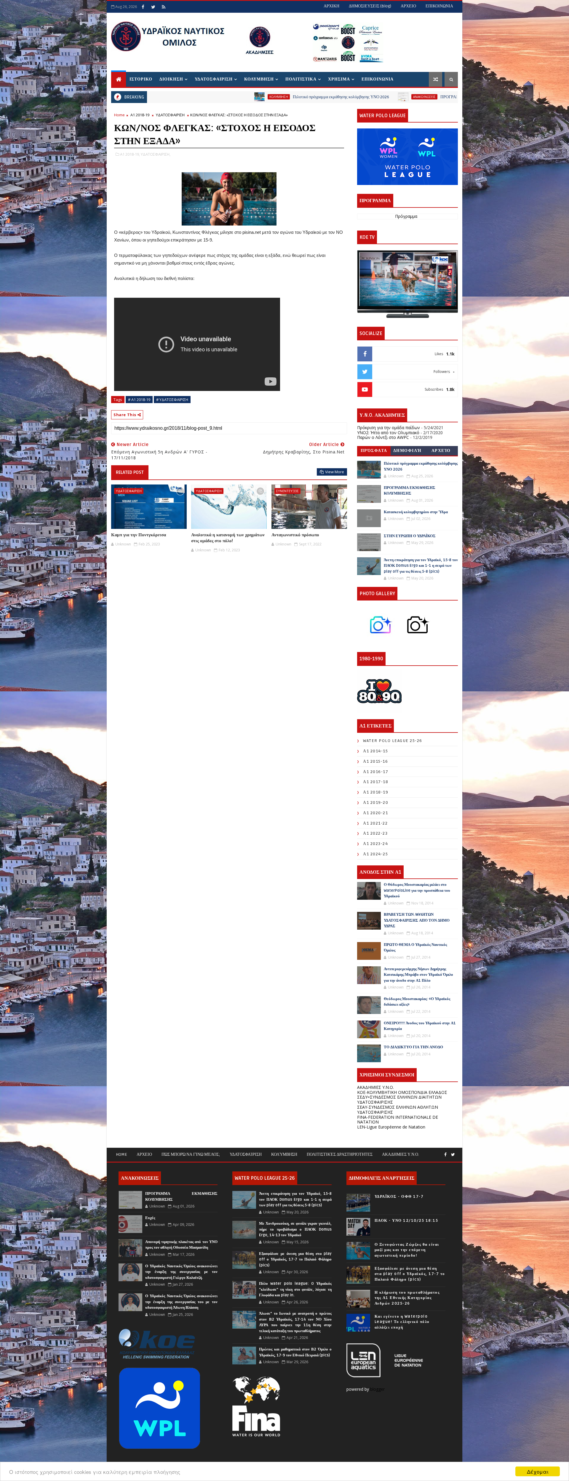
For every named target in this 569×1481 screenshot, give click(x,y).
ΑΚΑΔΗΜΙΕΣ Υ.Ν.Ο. (375, 1087)
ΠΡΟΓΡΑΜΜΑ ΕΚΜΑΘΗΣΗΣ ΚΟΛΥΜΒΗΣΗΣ (381, 96)
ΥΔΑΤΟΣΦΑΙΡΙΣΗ (214, 79)
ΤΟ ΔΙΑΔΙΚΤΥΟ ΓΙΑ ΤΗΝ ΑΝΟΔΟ (413, 1047)
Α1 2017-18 (375, 781)
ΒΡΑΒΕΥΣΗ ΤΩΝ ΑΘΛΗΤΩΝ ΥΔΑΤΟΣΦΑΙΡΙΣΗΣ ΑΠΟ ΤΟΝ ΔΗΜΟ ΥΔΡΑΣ (417, 920)
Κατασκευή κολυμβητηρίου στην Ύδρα (416, 512)
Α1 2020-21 (375, 812)
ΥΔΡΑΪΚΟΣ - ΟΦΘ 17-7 (399, 1196)
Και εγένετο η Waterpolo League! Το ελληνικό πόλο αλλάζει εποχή (402, 1321)
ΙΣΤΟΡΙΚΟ (141, 79)
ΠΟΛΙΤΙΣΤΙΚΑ (301, 79)
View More (334, 471)
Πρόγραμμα (406, 216)
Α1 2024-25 (375, 854)
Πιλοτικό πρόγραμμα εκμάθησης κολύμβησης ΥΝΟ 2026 (242, 96)
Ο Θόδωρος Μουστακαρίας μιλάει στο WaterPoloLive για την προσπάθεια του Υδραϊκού (417, 890)
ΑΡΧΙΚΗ (331, 6)
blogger (378, 1389)
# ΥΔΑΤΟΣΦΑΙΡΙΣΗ (172, 399)
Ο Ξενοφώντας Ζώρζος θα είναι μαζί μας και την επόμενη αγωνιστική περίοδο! (407, 1250)
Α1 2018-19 (139, 114)
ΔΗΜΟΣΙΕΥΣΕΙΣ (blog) (370, 6)
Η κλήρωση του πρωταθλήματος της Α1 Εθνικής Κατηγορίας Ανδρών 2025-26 (407, 1297)
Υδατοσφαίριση (246, 1154)
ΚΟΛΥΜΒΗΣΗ (259, 79)
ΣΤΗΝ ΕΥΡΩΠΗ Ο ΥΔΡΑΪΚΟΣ (410, 536)
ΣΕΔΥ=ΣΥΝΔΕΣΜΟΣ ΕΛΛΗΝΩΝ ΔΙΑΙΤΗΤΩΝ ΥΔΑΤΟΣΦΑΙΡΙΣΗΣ (399, 1099)
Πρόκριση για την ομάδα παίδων (388, 427)
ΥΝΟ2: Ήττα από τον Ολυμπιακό (388, 432)
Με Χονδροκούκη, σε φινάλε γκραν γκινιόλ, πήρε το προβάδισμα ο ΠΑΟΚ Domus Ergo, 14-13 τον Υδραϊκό (295, 1229)
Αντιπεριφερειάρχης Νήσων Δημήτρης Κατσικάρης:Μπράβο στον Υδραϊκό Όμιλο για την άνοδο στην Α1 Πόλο (418, 975)
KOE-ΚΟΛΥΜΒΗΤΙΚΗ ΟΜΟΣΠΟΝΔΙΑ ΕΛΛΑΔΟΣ (402, 1092)
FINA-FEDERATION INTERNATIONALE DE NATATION (397, 1119)
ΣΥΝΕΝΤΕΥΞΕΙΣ (287, 491)
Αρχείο (441, 450)
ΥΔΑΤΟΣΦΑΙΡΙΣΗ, (155, 154)
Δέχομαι (538, 1471)
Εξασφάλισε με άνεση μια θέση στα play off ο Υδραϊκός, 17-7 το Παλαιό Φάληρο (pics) (295, 1259)
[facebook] (142, 6)
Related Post (130, 472)
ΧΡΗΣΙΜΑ (339, 79)
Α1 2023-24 (375, 843)
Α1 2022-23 (375, 833)
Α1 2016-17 (375, 771)
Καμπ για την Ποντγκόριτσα (138, 534)
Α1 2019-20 (375, 802)
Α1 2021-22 (375, 823)
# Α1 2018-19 (139, 399)
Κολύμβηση (284, 1154)
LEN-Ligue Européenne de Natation (391, 1127)
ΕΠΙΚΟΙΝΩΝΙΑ (439, 6)
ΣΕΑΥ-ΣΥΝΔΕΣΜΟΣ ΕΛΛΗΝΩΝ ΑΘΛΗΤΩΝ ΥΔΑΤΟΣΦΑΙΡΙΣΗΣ (397, 1109)
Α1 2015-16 (375, 761)
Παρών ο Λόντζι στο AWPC (383, 437)
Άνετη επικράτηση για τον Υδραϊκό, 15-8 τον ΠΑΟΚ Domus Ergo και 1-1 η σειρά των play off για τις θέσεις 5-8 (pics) (421, 566)
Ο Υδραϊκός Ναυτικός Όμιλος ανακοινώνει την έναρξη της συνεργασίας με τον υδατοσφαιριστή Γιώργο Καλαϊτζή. (181, 1272)
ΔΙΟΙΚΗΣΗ (171, 79)
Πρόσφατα (374, 450)
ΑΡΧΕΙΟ (408, 6)
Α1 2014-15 (375, 751)
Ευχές (150, 1218)
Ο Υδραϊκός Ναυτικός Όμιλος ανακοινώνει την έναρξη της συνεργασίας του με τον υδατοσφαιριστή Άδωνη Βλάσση (181, 1302)
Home (119, 114)
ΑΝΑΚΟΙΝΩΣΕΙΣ (325, 97)
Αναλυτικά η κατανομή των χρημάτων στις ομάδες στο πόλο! (228, 537)
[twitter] (153, 6)
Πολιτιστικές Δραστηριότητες (340, 1154)
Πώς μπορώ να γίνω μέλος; (191, 1154)
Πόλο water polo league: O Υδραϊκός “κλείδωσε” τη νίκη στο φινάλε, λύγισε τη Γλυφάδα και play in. (295, 1289)
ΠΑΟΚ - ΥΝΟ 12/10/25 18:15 (406, 1220)
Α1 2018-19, (130, 154)
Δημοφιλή (407, 450)
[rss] (163, 6)
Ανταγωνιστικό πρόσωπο (295, 534)
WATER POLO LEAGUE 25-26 (392, 740)
